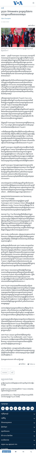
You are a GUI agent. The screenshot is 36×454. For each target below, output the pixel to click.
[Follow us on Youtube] (11, 408)
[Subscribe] (32, 408)
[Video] (16, 451)
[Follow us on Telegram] (19, 408)
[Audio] (23, 451)
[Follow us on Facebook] (3, 408)
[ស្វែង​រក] (31, 451)
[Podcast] (28, 408)
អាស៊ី (2, 8)
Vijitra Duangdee (6, 18)
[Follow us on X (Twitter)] (7, 408)
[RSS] (24, 408)
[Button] (31, 26)
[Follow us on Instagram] (15, 408)
